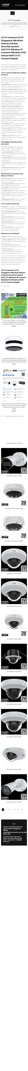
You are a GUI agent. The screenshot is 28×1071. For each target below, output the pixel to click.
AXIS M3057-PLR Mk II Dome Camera (14, 508)
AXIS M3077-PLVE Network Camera (14, 541)
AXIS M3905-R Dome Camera (14, 769)
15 (5, 286)
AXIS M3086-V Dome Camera (14, 606)
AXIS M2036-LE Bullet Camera (14, 443)
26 (18, 809)
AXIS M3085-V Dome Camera (14, 573)
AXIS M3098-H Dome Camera (14, 671)
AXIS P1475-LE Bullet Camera (14, 802)
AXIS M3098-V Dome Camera (14, 737)
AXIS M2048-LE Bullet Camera (14, 476)
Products (11, 26)
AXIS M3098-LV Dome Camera (14, 704)
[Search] (12, 13)
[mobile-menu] (26, 5)
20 (7, 286)
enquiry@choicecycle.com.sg (13, 832)
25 (8, 286)
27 (21, 809)
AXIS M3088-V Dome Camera (14, 639)
